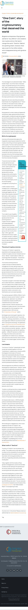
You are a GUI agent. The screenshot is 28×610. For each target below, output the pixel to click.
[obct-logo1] (14, 546)
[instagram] (10, 570)
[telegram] (20, 570)
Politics (8, 13)
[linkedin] (17, 570)
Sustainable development (17, 13)
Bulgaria (4, 13)
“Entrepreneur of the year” (10, 312)
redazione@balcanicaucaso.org (18, 513)
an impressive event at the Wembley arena (14, 324)
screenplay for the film (7, 484)
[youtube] (14, 570)
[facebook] (7, 570)
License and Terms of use (14, 599)
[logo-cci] (14, 529)
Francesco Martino (13, 56)
